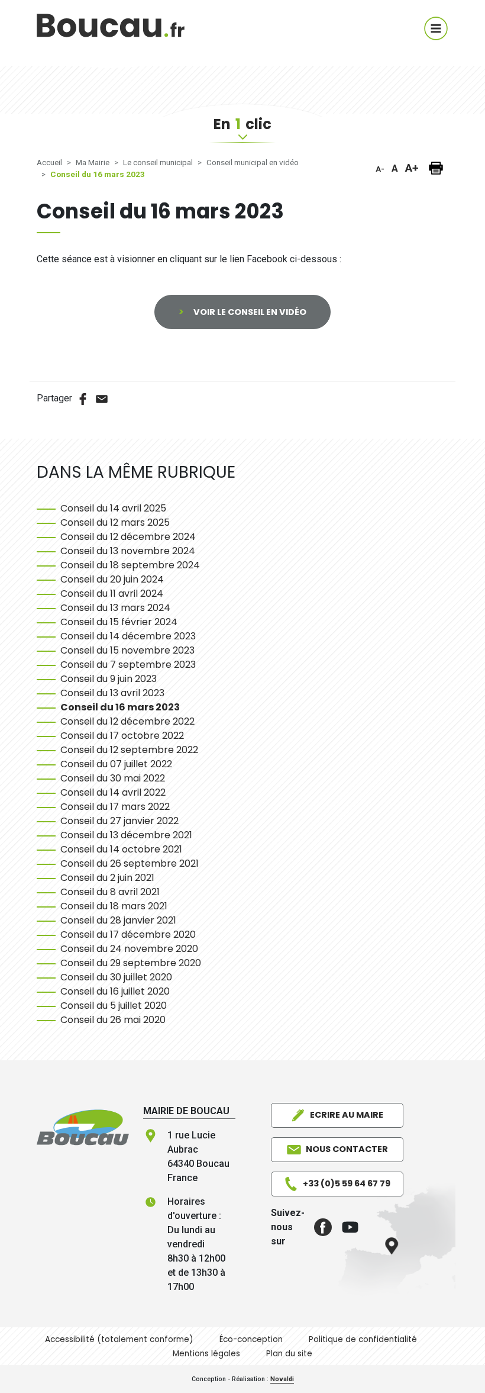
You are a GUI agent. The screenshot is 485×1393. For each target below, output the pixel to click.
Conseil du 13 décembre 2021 (126, 835)
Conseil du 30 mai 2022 (112, 778)
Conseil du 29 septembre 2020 (130, 963)
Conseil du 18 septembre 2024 (130, 565)
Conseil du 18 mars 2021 (113, 906)
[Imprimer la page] (435, 168)
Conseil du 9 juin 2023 (108, 679)
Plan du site (289, 1353)
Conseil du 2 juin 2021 (107, 877)
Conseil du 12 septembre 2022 (129, 750)
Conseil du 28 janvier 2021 (118, 920)
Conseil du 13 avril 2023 (112, 693)
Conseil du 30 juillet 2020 (116, 977)
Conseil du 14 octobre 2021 (121, 849)
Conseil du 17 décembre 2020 (128, 934)
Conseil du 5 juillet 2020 (113, 1005)
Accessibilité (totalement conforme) (119, 1339)
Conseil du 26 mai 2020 (113, 1020)
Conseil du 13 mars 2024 (115, 608)
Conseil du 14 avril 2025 (113, 508)
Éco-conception (251, 1339)
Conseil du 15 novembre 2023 (127, 650)
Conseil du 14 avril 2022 (113, 792)
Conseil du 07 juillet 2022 (116, 764)
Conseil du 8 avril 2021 (110, 892)
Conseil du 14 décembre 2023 (128, 636)
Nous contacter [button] (347, 1149)
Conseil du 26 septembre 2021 (129, 863)
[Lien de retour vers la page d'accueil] (83, 1127)
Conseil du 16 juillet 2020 (115, 991)
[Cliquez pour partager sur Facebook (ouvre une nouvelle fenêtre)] (83, 398)
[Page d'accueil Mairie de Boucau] (111, 33)
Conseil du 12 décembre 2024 (128, 536)
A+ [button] (412, 168)
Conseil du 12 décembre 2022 (127, 721)
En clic (242, 124)
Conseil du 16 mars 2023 (120, 707)
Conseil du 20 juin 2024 (112, 579)
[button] (318, 1227)
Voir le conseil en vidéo (249, 312)
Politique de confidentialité (363, 1339)
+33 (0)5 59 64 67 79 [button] (346, 1183)
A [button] (395, 168)
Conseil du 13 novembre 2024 (127, 551)
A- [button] (380, 169)
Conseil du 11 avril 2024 (111, 593)
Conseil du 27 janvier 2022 (119, 821)
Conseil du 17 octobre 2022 (122, 735)
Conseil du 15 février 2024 (118, 622)
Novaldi (282, 1379)
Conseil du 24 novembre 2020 (129, 949)
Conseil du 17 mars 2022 (115, 806)
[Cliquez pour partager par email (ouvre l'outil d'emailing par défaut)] (102, 398)
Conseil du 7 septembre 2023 (128, 664)
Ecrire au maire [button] (346, 1115)
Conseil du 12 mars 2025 (115, 522)
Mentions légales (206, 1353)
